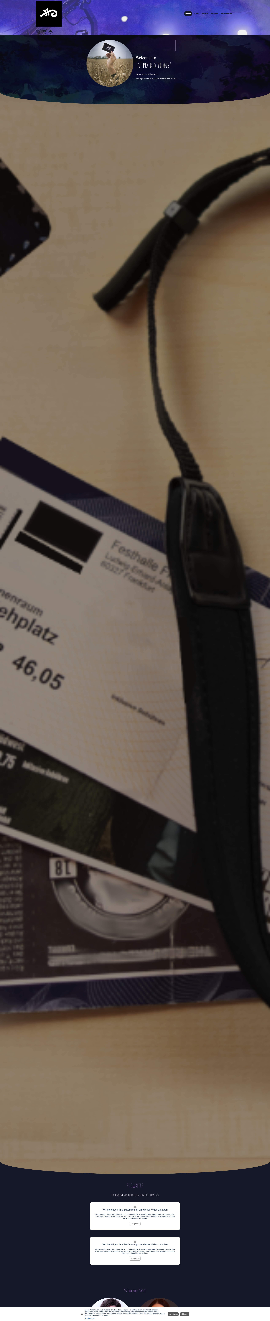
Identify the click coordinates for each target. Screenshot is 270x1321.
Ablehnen (184, 1314)
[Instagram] (38, 31)
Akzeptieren (135, 1224)
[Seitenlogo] (49, 14)
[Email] (50, 31)
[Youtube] (44, 31)
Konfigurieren (90, 1318)
